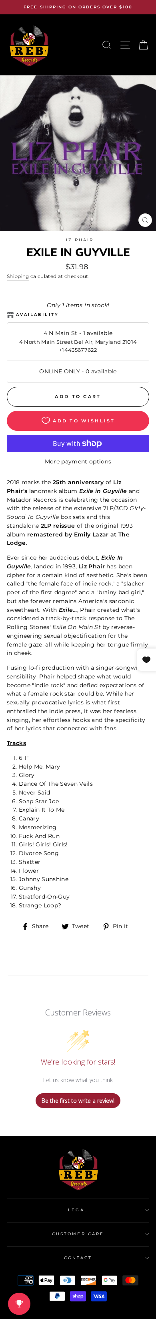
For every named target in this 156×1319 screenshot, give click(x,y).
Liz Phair (78, 240)
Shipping (18, 276)
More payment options (78, 461)
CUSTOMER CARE (78, 1233)
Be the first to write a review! (78, 1100)
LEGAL (78, 1210)
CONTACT (78, 1257)
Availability (37, 314)
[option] (78, 7)
